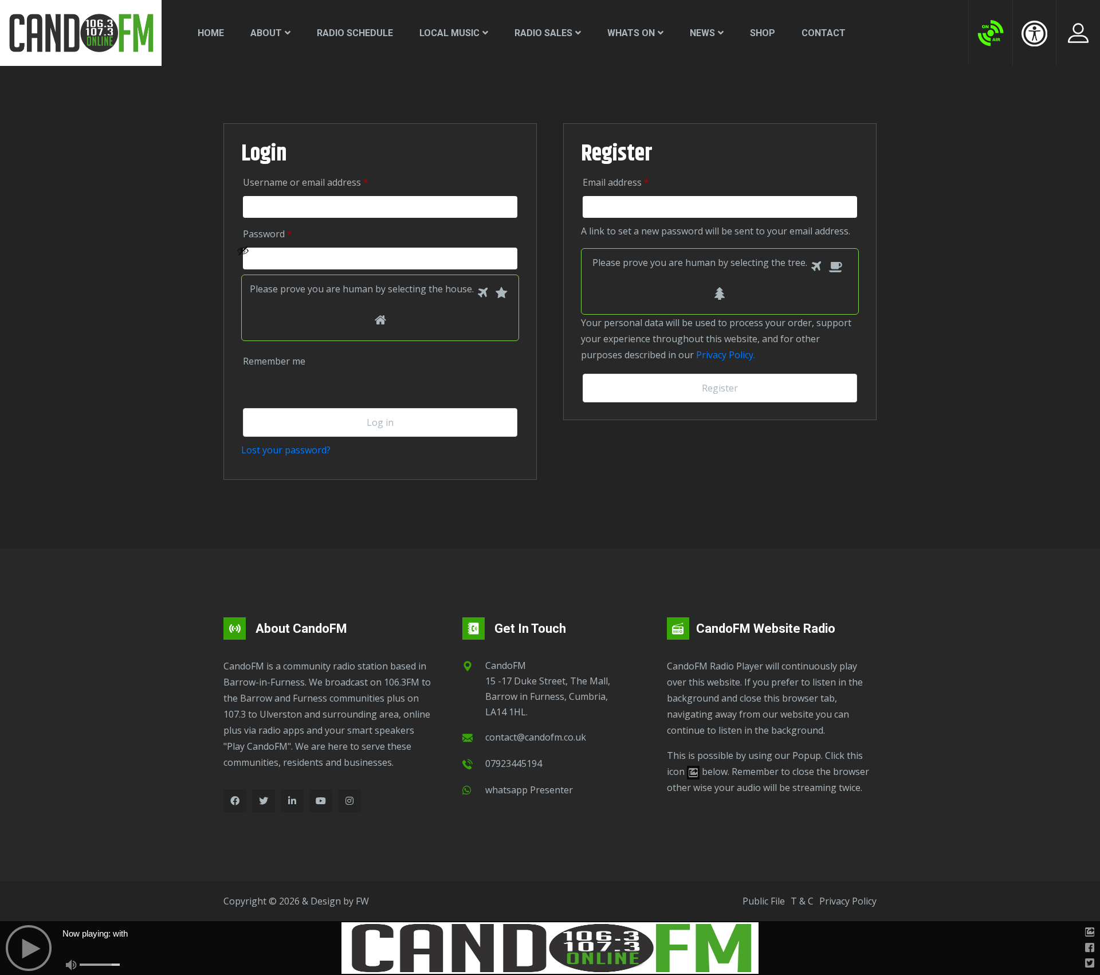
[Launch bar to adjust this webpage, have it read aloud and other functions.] (1034, 33)
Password (284, 233)
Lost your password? (286, 450)
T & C (802, 901)
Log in (380, 422)
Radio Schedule (355, 33)
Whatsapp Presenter (529, 790)
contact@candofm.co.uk (535, 737)
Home (211, 33)
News (702, 33)
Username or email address (322, 182)
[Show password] (374, 258)
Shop (762, 33)
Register (720, 388)
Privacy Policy (848, 901)
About (266, 33)
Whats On (631, 33)
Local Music (449, 33)
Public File (763, 901)
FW (362, 901)
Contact (824, 33)
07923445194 (513, 763)
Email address (632, 182)
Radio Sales (543, 33)
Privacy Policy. (725, 355)
